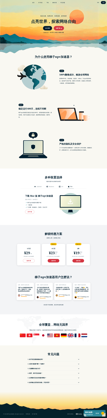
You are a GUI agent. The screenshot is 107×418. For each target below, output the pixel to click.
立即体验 (53, 215)
